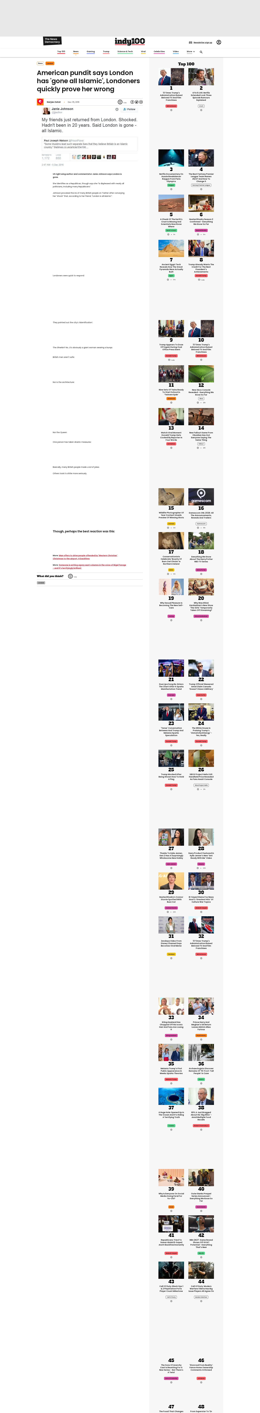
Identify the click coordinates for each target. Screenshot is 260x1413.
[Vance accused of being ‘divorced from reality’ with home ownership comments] (201, 1348)
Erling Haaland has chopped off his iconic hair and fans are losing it (171, 1026)
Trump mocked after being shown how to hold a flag (171, 776)
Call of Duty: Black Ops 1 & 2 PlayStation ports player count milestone (171, 1288)
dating (171, 616)
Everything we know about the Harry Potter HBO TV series (201, 559)
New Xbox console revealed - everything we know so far (201, 392)
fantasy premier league (201, 185)
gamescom (201, 524)
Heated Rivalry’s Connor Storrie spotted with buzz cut (171, 899)
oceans (171, 1126)
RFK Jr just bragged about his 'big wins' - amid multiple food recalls (201, 1116)
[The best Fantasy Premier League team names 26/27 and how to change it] (201, 157)
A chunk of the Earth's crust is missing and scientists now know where (171, 223)
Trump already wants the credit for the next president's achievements (201, 268)
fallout (201, 444)
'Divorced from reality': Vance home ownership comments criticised (201, 1367)
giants (201, 1079)
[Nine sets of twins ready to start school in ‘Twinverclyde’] (171, 373)
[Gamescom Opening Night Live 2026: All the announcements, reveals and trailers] (201, 496)
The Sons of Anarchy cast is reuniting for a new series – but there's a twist (171, 1369)
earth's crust (171, 230)
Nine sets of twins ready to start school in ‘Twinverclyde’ (171, 392)
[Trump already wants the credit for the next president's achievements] (201, 248)
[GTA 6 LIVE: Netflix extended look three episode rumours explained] (201, 76)
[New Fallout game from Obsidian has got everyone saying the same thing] (201, 416)
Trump (106, 51)
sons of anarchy (171, 1378)
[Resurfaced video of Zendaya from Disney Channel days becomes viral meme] (171, 924)
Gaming (91, 51)
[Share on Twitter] (136, 102)
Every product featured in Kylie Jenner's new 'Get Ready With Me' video (201, 855)
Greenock (171, 399)
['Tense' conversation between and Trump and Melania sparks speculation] (171, 711)
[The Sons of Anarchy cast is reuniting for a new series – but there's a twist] (171, 1348)
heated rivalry (201, 230)
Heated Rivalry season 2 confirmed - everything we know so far (201, 221)
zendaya (171, 954)
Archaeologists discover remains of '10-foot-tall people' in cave (201, 1071)
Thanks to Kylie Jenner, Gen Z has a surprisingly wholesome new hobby (171, 855)
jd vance (201, 1378)
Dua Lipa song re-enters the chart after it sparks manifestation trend (171, 686)
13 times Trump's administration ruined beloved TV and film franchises (171, 96)
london (50, 63)
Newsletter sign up (203, 42)
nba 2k (201, 1253)
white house (171, 106)
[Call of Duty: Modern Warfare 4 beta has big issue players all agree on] (201, 1269)
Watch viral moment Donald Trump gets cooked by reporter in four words (171, 436)
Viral (143, 51)
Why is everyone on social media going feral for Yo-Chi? (171, 1196)
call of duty (171, 1297)
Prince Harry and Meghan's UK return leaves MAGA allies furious (201, 1026)
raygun (171, 185)
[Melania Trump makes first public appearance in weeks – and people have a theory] (171, 1052)
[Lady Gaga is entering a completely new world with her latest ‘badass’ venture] (201, 1395)
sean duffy (201, 695)
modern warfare (201, 1297)
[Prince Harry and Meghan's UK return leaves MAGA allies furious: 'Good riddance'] (201, 1005)
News (76, 51)
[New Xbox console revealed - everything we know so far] (201, 373)
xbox (201, 399)
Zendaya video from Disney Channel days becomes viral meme (171, 943)
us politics (171, 444)
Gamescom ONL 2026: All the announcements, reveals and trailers (201, 515)
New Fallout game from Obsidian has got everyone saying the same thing (201, 436)
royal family (201, 1035)
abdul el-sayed (201, 908)
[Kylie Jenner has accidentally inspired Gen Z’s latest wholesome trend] (171, 836)
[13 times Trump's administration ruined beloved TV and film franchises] (171, 76)
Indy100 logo (130, 42)
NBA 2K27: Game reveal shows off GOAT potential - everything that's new (201, 1243)
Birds (171, 570)
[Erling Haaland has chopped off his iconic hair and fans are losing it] (171, 1005)
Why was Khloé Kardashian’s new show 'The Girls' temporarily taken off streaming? (201, 606)
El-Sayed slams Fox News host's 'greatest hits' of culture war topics (201, 899)
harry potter (201, 570)
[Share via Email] (141, 102)
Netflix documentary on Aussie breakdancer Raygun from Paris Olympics (171, 178)
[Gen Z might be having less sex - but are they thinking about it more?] (171, 586)
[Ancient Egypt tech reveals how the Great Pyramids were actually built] (171, 248)
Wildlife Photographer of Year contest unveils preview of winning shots (171, 515)
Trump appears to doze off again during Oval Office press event (171, 347)
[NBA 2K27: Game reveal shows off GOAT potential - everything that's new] (201, 1223)
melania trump (171, 1079)
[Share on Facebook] (132, 102)
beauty (201, 864)
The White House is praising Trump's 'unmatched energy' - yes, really (201, 732)
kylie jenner (171, 864)
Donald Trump (201, 741)
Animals (171, 524)
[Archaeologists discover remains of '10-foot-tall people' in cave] (201, 1052)
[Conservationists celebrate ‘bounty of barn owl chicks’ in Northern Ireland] (171, 540)
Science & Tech (125, 51)
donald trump (201, 276)
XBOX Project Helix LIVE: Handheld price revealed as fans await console (201, 776)
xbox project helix (201, 785)
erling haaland (171, 1035)
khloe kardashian (201, 616)
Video (176, 51)
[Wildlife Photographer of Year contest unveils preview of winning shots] (171, 496)
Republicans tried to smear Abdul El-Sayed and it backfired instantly (171, 1242)
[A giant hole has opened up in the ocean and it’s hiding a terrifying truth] (171, 1096)
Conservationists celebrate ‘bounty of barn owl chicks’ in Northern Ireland (171, 560)
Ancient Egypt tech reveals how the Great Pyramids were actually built (171, 268)
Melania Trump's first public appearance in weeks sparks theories (171, 1071)
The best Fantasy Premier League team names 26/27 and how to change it (201, 178)
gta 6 (201, 106)
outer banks (201, 1207)
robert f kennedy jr (201, 1126)
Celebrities (159, 51)
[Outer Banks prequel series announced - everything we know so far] (201, 1177)
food (171, 1207)
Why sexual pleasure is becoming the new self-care (171, 605)
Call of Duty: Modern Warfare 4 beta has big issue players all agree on (201, 1288)
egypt (171, 276)
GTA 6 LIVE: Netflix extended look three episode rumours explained (201, 96)
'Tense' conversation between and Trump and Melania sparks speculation (171, 732)
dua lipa (171, 695)
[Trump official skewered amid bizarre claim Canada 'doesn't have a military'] (201, 667)
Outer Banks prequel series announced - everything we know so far (201, 1197)
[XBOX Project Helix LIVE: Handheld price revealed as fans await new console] (201, 758)
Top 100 (61, 51)
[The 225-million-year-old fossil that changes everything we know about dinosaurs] (171, 1395)
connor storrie (171, 908)
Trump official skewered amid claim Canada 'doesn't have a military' (201, 686)
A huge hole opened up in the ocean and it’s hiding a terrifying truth (171, 1114)
